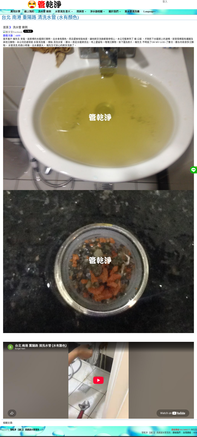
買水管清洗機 (132, 11)
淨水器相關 (96, 11)
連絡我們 (177, 432)
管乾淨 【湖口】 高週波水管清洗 (24, 430)
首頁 (6, 27)
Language (148, 11)
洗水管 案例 (44, 11)
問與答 (81, 11)
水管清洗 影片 (63, 11)
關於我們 (114, 11)
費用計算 (15, 11)
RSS (195, 432)
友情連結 (187, 432)
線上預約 (29, 11)
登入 (165, 1)
